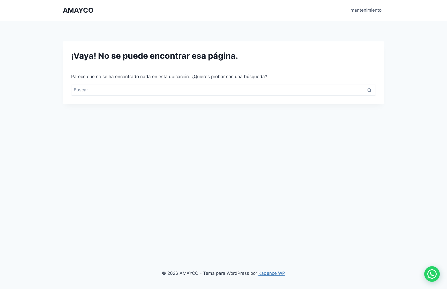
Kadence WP (271, 273)
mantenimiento (366, 10)
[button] (432, 274)
